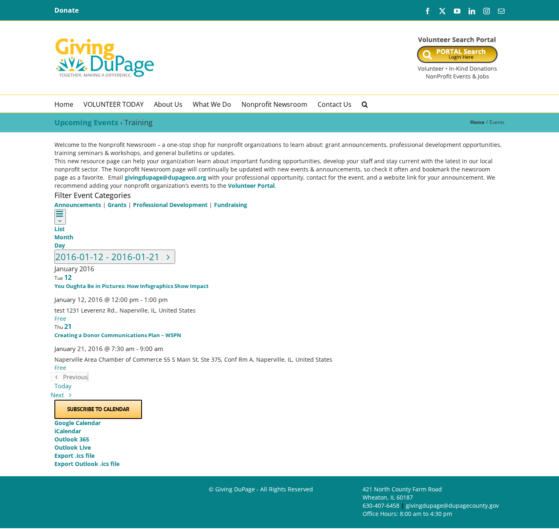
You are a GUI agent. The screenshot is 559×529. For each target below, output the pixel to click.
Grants (117, 205)
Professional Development (170, 205)
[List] (60, 217)
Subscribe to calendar (98, 409)
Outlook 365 (71, 439)
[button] (365, 104)
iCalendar (67, 431)
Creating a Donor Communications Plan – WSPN (117, 335)
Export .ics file (74, 455)
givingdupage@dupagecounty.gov (452, 505)
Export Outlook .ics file (86, 464)
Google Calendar (77, 423)
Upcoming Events (86, 122)
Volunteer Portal (251, 185)
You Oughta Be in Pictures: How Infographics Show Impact (131, 286)
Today (63, 386)
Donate (66, 10)
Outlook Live (72, 447)
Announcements (77, 205)
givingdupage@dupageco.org (165, 177)
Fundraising (230, 205)
